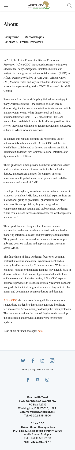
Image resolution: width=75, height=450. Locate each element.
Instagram (52, 360)
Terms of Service (45, 369)
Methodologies (34, 37)
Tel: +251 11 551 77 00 (37, 438)
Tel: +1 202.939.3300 (37, 415)
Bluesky (22, 361)
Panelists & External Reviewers (23, 42)
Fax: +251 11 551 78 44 (37, 441)
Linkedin (42, 361)
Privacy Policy (28, 369)
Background (11, 37)
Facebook (32, 360)
